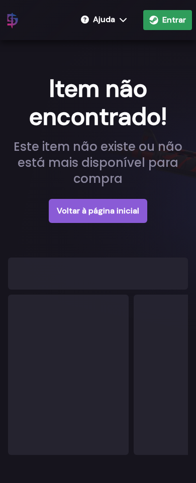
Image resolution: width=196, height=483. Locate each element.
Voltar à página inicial (98, 210)
